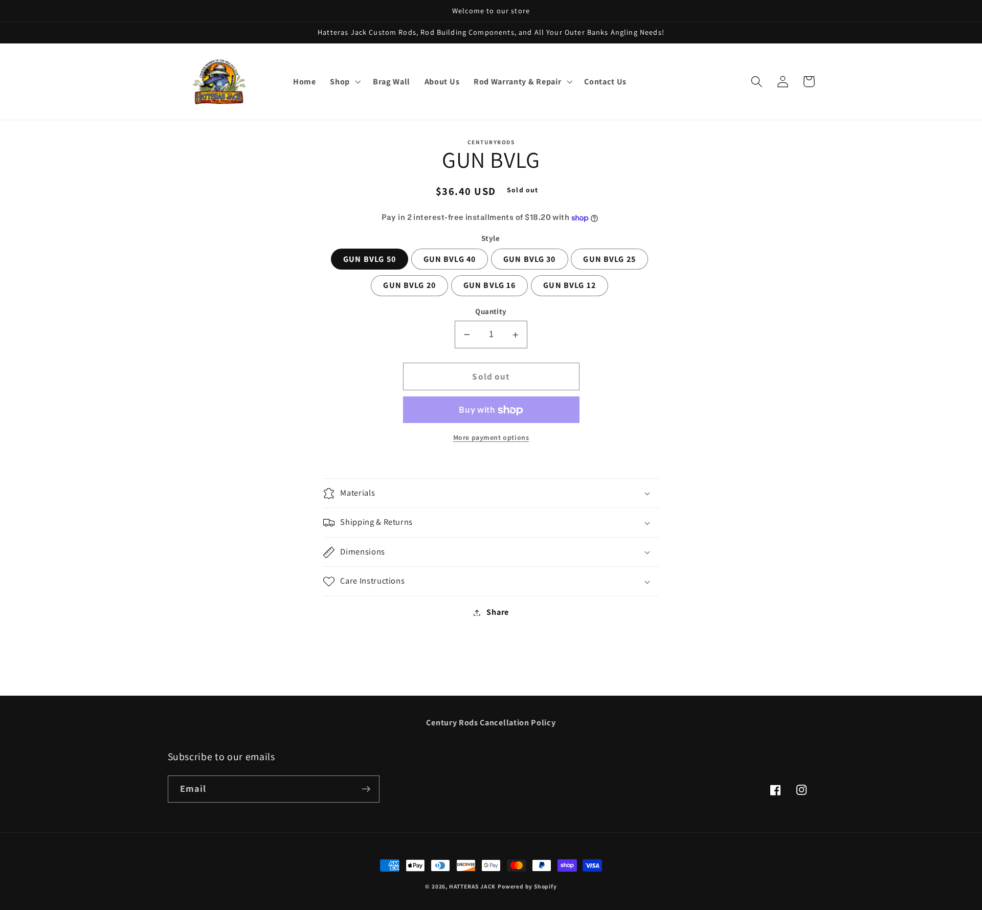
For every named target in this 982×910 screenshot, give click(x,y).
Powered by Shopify (527, 886)
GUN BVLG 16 (489, 285)
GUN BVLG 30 (529, 259)
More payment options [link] (491, 437)
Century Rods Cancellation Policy (490, 722)
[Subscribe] (366, 789)
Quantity (491, 312)
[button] (344, 82)
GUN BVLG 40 (449, 259)
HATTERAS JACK (472, 886)
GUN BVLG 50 (369, 259)
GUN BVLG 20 (409, 285)
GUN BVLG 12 (569, 285)
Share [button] (497, 612)
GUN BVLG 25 (609, 259)
